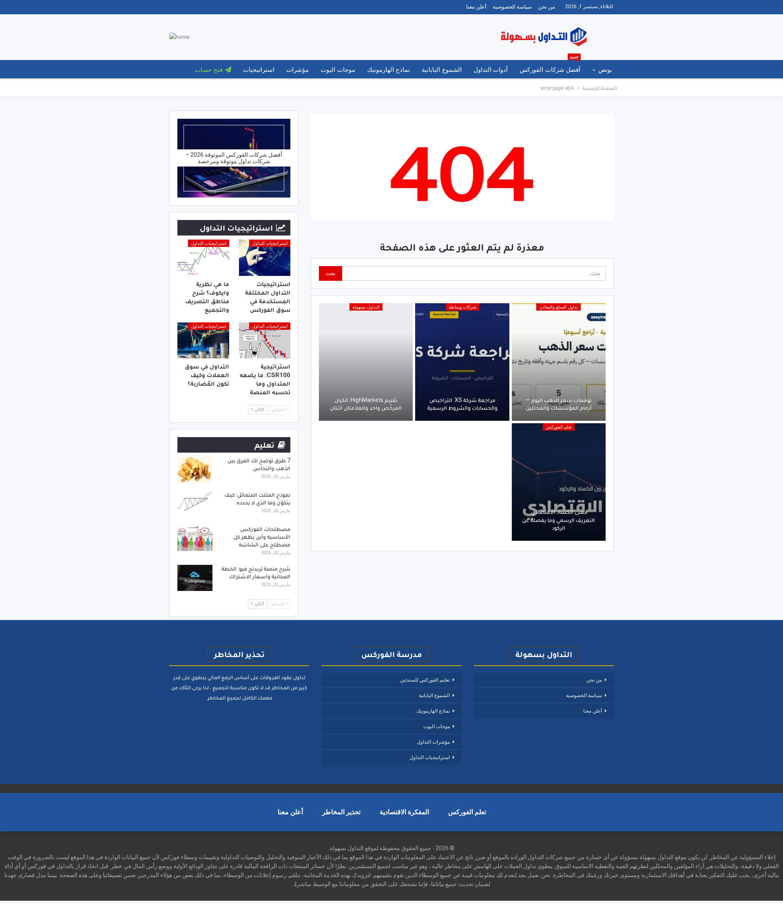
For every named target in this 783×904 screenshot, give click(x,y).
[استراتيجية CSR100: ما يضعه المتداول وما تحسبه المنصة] (265, 340)
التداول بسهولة (366, 307)
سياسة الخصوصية (512, 7)
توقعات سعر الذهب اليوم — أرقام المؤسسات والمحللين (559, 404)
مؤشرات (297, 69)
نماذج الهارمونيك (388, 69)
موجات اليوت (338, 69)
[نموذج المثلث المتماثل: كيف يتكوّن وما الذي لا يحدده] (194, 504)
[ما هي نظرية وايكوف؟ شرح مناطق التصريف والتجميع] (203, 258)
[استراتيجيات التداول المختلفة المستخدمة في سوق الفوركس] (265, 258)
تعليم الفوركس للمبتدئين (425, 680)
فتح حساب (208, 69)
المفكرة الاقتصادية (404, 812)
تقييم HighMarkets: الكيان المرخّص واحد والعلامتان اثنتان (366, 404)
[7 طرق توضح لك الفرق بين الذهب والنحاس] (194, 470)
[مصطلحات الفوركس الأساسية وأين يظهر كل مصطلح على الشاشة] (194, 538)
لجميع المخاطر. (223, 698)
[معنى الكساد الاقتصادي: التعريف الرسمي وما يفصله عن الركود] (558, 482)
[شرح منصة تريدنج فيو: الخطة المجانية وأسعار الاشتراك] (194, 578)
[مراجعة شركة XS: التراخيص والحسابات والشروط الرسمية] (462, 362)
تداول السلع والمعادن (558, 307)
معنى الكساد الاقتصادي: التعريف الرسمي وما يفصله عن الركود (558, 520)
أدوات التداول (490, 69)
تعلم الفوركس (559, 427)
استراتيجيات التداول (270, 243)
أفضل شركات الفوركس (550, 66)
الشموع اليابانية (441, 69)
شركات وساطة (462, 307)
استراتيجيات (258, 69)
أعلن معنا (476, 7)
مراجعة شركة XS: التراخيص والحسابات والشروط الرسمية (462, 404)
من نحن (546, 7)
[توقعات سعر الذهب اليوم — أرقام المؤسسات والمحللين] (558, 362)
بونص (605, 69)
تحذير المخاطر (341, 812)
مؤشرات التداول (433, 742)
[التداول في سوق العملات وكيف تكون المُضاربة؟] (203, 340)
